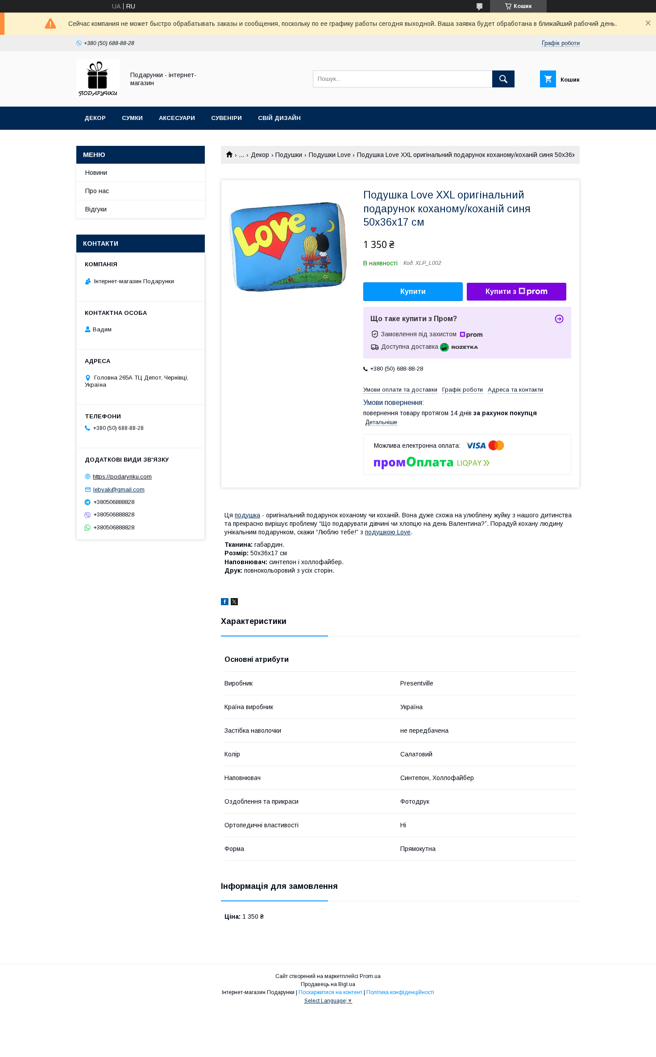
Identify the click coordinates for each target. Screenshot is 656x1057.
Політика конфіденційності (400, 992)
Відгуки (96, 209)
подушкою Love (388, 532)
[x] (234, 603)
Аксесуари (177, 118)
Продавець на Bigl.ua (328, 984)
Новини (96, 172)
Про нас (97, 190)
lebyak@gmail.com (119, 489)
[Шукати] (503, 78)
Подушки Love (330, 154)
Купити (413, 291)
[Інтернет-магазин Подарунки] (98, 95)
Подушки (288, 154)
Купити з (501, 291)
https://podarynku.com (122, 476)
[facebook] (224, 603)
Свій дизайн (279, 118)
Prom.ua (370, 976)
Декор (95, 118)
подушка (247, 515)
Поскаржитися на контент (330, 992)
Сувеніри (226, 118)
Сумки (132, 118)
